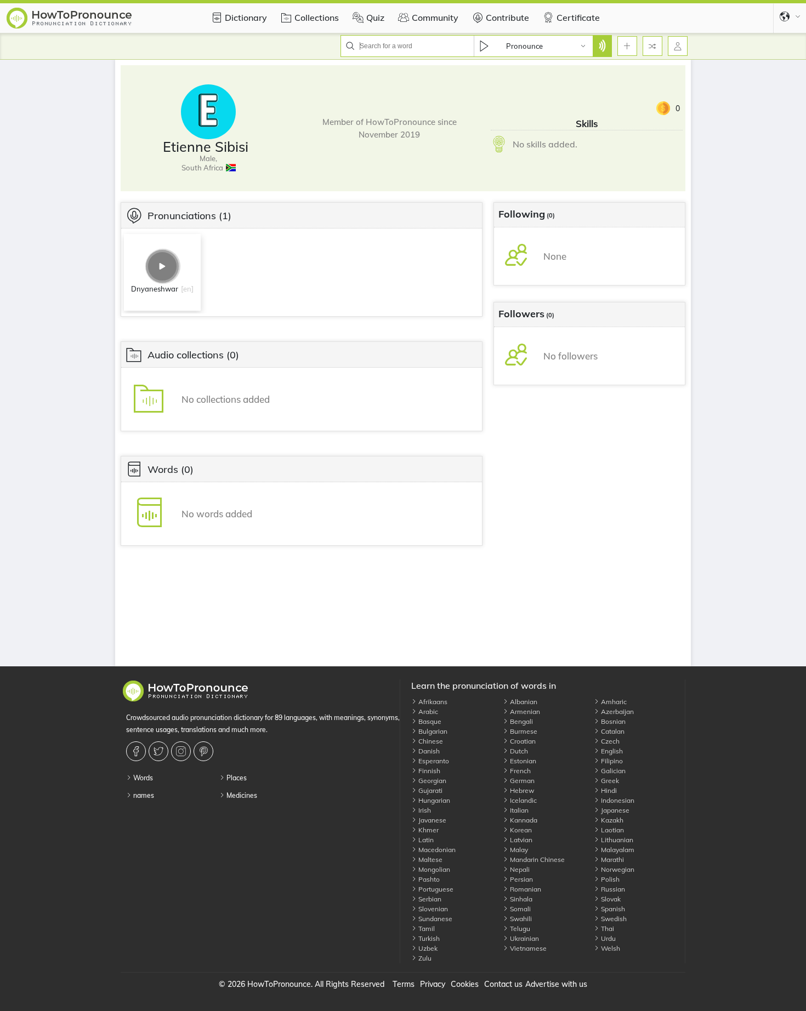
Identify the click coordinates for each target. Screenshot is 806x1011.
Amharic (613, 702)
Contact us (503, 984)
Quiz (375, 17)
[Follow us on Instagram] (182, 751)
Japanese (614, 810)
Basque (429, 721)
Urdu (607, 938)
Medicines (241, 795)
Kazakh (611, 820)
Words (142, 778)
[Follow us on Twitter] (160, 751)
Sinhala (520, 899)
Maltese (429, 859)
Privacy (432, 984)
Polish (609, 879)
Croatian (522, 741)
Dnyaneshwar (154, 288)
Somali (519, 909)
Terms (404, 984)
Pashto (428, 879)
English (611, 751)
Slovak (610, 899)
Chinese (430, 741)
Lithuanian (616, 840)
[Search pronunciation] (602, 46)
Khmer (428, 830)
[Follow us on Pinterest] (205, 751)
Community (435, 17)
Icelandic (522, 800)
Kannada (522, 820)
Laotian (611, 830)
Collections (316, 17)
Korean (520, 830)
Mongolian (433, 869)
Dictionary (246, 17)
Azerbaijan (616, 711)
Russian (612, 889)
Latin (425, 840)
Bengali (520, 721)
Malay (518, 850)
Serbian (429, 899)
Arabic (427, 711)
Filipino (611, 761)
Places (236, 778)
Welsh (609, 948)
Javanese (431, 820)
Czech (609, 741)
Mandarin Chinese (536, 859)
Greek (609, 780)
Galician (612, 771)
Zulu (424, 958)
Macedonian (436, 850)
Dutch (518, 751)
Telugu (519, 928)
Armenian (524, 711)
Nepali (519, 869)
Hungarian (433, 800)
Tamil (426, 928)
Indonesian (616, 800)
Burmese (522, 731)
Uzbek (427, 948)
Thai (606, 928)
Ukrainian (523, 938)
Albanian (522, 702)
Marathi (611, 859)
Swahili (520, 919)
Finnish (428, 771)
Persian (520, 879)
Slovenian (432, 909)
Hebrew (521, 790)
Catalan (612, 731)
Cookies (465, 984)
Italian (518, 810)
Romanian (524, 889)
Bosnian (612, 721)
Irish (424, 810)
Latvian (520, 840)
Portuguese (435, 889)
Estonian (522, 761)
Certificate (578, 17)
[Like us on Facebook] (137, 751)
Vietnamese (527, 948)
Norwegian (616, 869)
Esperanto (433, 761)
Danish (428, 751)
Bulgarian (432, 731)
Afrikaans (432, 702)
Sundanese (434, 919)
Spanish (612, 909)
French (519, 771)
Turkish (428, 938)
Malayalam (616, 850)
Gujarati (429, 790)
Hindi (608, 790)
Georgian (431, 780)
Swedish (613, 919)
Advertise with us (556, 984)
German (521, 780)
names (143, 795)
